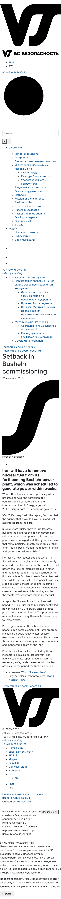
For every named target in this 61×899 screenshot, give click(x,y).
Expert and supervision (28, 206)
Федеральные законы (34, 292)
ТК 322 (19, 224)
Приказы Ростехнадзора (36, 303)
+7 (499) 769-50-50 (14, 269)
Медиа (13, 228)
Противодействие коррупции (27, 277)
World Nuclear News (33, 672)
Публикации (22, 236)
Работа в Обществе (27, 209)
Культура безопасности (35, 176)
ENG (11, 62)
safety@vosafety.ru (13, 273)
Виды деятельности (21, 751)
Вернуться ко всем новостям (22, 350)
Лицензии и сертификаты (30, 187)
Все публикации (25, 239)
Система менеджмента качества (35, 161)
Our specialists (23, 221)
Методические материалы (31, 321)
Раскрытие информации (30, 213)
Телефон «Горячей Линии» (18, 346)
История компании (27, 153)
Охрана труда (29, 172)
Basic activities (24, 202)
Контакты (14, 770)
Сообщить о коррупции (29, 340)
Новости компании (27, 232)
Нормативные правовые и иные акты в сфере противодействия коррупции (34, 284)
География (21, 157)
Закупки (14, 762)
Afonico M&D (24, 801)
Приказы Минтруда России (38, 307)
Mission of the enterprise (29, 198)
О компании (16, 147)
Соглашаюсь (49, 811)
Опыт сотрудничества (28, 191)
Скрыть (7, 893)
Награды (20, 194)
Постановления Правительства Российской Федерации (38, 314)
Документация (18, 766)
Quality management (27, 217)
